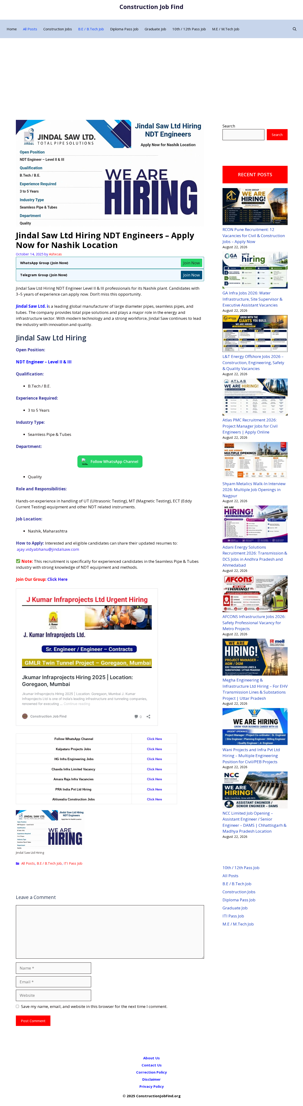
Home (12, 29)
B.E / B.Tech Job (91, 29)
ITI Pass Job (73, 863)
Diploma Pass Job (124, 29)
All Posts (30, 29)
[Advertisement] (151, 74)
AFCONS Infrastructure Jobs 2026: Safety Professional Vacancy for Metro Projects (254, 622)
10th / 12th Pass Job (189, 29)
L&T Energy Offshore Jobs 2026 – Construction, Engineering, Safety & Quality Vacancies (253, 362)
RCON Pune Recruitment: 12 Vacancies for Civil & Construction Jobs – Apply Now (254, 235)
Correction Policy (151, 1072)
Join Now (191, 263)
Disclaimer (151, 1079)
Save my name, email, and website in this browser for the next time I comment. (94, 1006)
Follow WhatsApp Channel (114, 461)
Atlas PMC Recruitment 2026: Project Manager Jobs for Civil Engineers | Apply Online (250, 426)
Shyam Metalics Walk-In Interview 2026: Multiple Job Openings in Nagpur (254, 489)
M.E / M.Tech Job (225, 29)
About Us (151, 1058)
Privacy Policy (151, 1086)
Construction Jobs (57, 29)
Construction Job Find (151, 7)
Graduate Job (155, 29)
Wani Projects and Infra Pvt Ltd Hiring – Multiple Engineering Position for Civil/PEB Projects (251, 755)
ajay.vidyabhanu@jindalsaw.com (48, 549)
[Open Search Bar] (294, 29)
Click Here (57, 579)
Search (229, 126)
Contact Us (152, 1065)
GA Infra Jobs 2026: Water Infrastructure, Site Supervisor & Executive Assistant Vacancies (252, 299)
